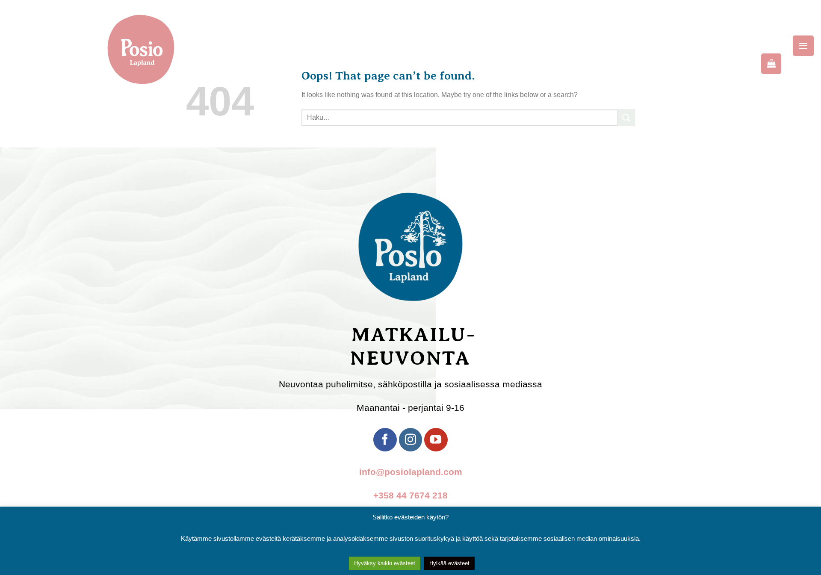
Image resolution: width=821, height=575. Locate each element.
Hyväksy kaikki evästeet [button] (384, 563)
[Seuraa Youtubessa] (435, 439)
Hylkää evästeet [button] (449, 563)
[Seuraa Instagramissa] (410, 439)
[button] (803, 45)
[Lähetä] (626, 117)
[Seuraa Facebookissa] (384, 439)
